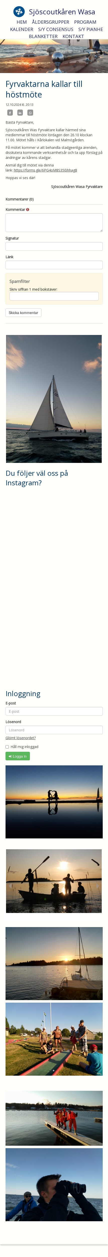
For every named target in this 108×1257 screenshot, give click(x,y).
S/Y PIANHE (90, 29)
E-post (11, 703)
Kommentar (16, 209)
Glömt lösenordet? (21, 737)
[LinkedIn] (20, 113)
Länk (9, 256)
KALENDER (21, 29)
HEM (22, 22)
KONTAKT (73, 36)
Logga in (19, 756)
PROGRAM (85, 22)
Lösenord (13, 721)
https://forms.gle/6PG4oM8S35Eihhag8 (45, 170)
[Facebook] (10, 113)
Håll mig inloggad (24, 746)
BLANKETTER (43, 36)
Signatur (12, 238)
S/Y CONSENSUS (55, 29)
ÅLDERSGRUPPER (50, 22)
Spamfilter (20, 281)
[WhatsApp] (30, 113)
